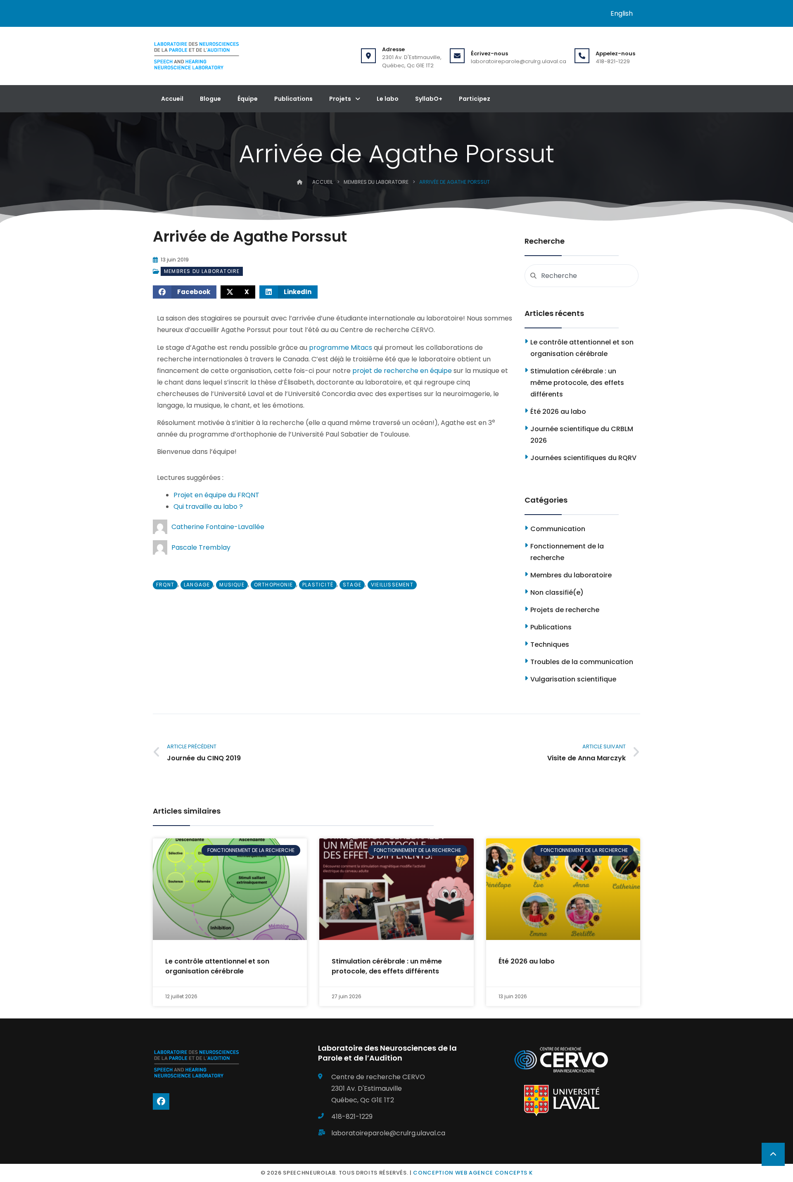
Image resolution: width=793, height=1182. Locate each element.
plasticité (317, 584)
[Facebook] (161, 1101)
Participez (474, 99)
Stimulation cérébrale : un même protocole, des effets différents (577, 382)
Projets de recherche (564, 610)
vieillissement (392, 584)
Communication (557, 529)
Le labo (388, 99)
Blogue (210, 99)
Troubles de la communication (581, 662)
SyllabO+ (428, 99)
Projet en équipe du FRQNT (216, 495)
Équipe (247, 99)
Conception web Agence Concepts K (472, 1173)
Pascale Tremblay (200, 547)
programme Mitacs (340, 347)
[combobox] (582, 275)
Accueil (172, 99)
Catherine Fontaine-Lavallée (217, 527)
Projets (340, 99)
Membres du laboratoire (376, 181)
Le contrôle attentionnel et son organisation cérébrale (217, 966)
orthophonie (273, 584)
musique (231, 584)
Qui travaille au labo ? (208, 506)
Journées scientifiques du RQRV (583, 458)
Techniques (549, 644)
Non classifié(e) (557, 592)
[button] (184, 292)
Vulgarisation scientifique (573, 679)
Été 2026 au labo (558, 411)
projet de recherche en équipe (402, 370)
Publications (293, 99)
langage (197, 584)
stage (352, 584)
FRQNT (165, 584)
